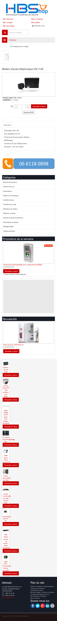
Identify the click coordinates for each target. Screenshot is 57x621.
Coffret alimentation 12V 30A (7, 478)
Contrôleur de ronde (9, 204)
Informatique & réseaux (10, 222)
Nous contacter (37, 19)
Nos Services (8, 19)
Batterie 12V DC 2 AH (5, 369)
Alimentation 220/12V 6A (7, 518)
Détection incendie (9, 213)
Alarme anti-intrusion (10, 182)
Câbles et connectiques (11, 195)
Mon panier (35, 22)
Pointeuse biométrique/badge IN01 (9, 439)
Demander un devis (39, 106)
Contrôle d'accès (8, 200)
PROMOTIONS (8, 227)
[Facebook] (32, 605)
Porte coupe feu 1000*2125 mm (13, 345)
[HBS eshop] (28, 9)
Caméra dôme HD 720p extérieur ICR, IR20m (6, 391)
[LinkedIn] (47, 605)
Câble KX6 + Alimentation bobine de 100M (7, 566)
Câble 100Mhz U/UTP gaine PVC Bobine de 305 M (6, 417)
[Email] (52, 605)
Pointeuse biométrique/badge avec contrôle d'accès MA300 (22, 265)
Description (7, 125)
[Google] (42, 605)
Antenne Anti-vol (8, 186)
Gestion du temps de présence (13, 218)
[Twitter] (37, 605)
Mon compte (7, 22)
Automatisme (7, 191)
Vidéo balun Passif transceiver (6, 458)
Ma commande (8, 26)
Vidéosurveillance (9, 231)
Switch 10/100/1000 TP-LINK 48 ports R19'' (7, 498)
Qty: (12, 106)
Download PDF (29, 112)
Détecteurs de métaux (10, 209)
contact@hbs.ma (7, 597)
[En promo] (28, 244)
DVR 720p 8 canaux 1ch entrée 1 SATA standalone (6, 541)
